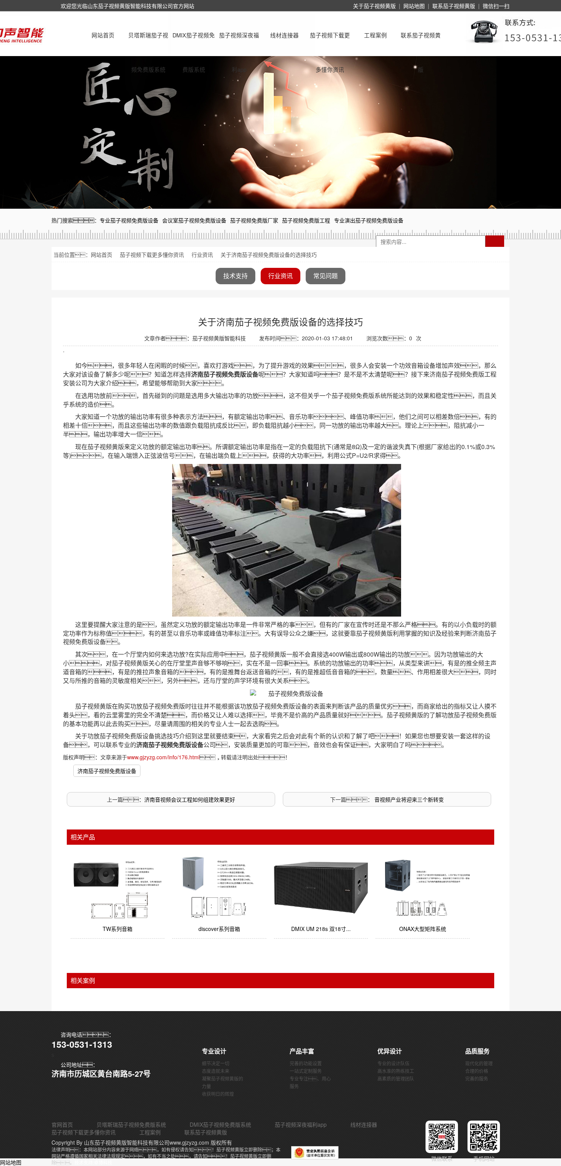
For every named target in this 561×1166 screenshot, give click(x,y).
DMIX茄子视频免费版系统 (193, 41)
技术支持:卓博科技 (93, 1162)
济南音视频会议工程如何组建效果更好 (189, 799)
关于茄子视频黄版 (374, 6)
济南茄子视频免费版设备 (106, 771)
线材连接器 (284, 35)
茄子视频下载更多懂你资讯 (330, 41)
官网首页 (62, 1124)
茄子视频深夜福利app (239, 41)
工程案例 (375, 35)
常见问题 (325, 275)
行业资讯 (202, 254)
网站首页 (103, 35)
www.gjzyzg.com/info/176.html (163, 757)
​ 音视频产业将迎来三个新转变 (408, 799)
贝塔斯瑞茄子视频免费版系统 (148, 41)
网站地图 (414, 6)
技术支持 (235, 275)
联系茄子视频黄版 (453, 6)
